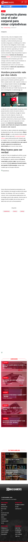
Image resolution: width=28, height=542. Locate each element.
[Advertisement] (14, 289)
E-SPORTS (3, 519)
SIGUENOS (4, 534)
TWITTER (17, 528)
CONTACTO (18, 508)
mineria (15, 211)
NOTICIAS (3, 508)
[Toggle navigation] (25, 2)
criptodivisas (6, 211)
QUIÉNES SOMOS (19, 504)
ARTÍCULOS (4, 506)
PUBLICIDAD (4, 532)
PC (1, 511)
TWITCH (17, 536)
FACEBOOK (18, 530)
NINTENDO (4, 515)
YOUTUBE (17, 532)
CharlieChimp (7, 27)
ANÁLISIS (3, 504)
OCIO (2, 523)
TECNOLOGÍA (4, 521)
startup (22, 211)
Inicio (3, 11)
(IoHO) (8, 56)
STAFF (17, 506)
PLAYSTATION (5, 513)
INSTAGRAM (18, 534)
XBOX (2, 517)
